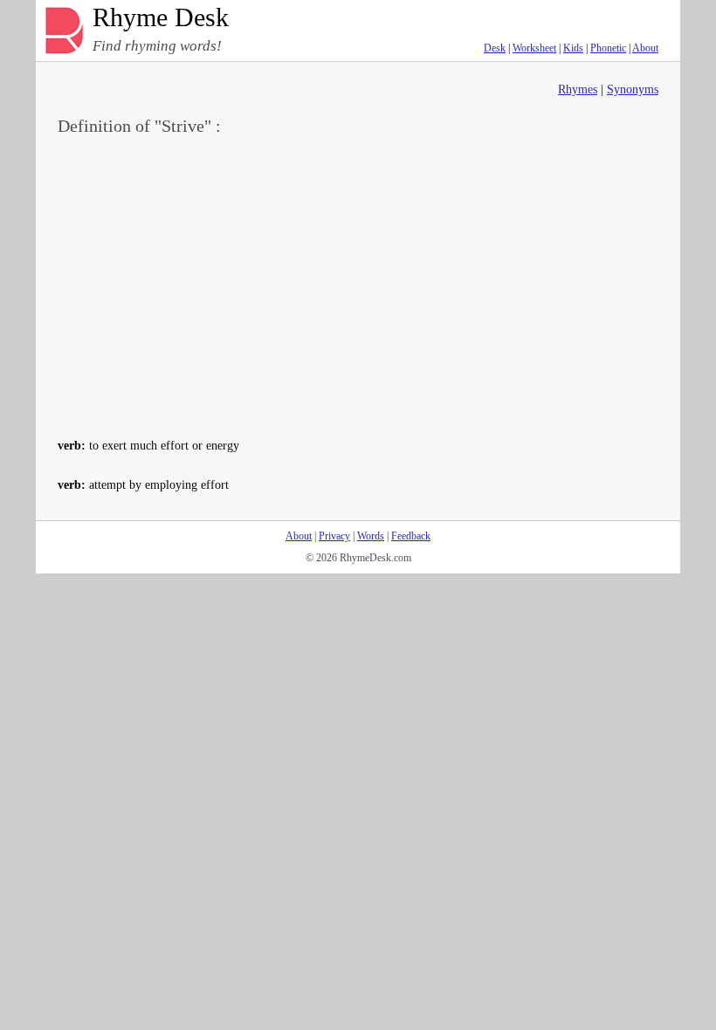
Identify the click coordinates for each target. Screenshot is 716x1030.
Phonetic (608, 48)
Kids (573, 48)
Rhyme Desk (161, 17)
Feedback (410, 536)
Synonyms (632, 89)
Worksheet (534, 48)
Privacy (334, 536)
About (645, 48)
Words (370, 536)
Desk (495, 48)
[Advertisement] (358, 284)
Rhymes (577, 89)
